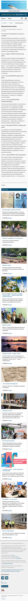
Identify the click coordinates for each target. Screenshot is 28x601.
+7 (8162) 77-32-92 (15, 556)
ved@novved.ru (19, 558)
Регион (11, 23)
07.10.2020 (4, 23)
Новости (3, 18)
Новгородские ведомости (7, 563)
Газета (9, 18)
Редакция (3, 598)
